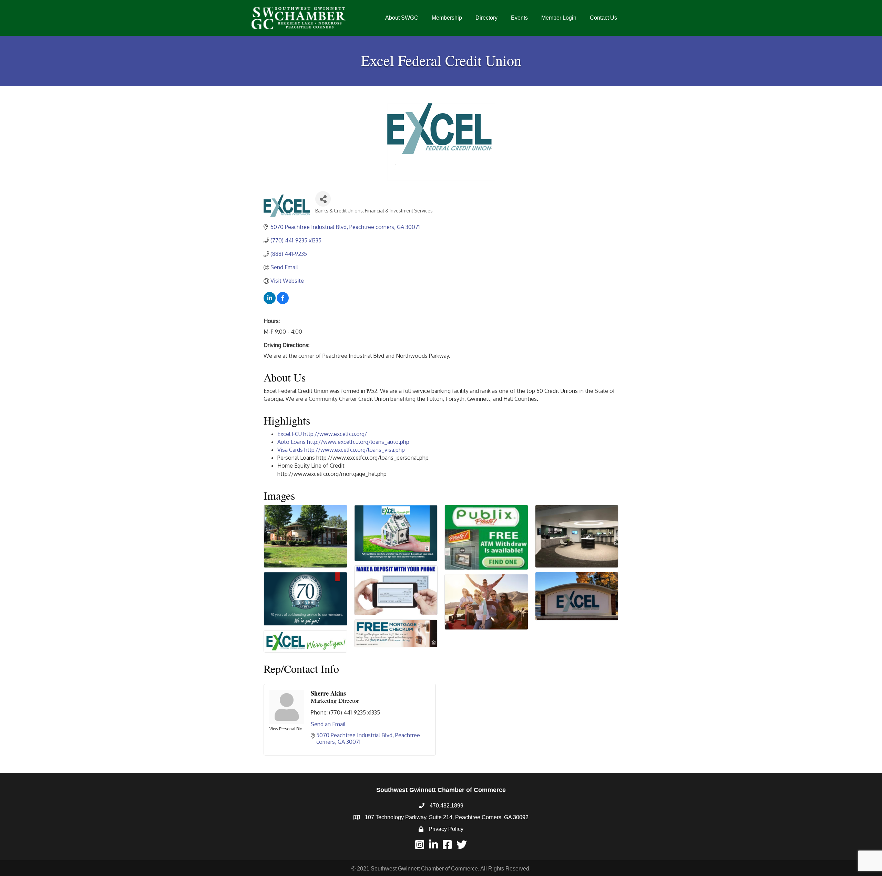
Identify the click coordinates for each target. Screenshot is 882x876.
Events (519, 18)
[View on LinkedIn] (270, 302)
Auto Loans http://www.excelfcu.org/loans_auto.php (343, 441)
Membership (447, 18)
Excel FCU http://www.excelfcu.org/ (322, 433)
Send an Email (328, 724)
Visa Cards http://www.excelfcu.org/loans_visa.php (341, 449)
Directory (486, 18)
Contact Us (603, 18)
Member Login (558, 18)
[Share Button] (323, 199)
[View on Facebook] (283, 302)
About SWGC (401, 18)
